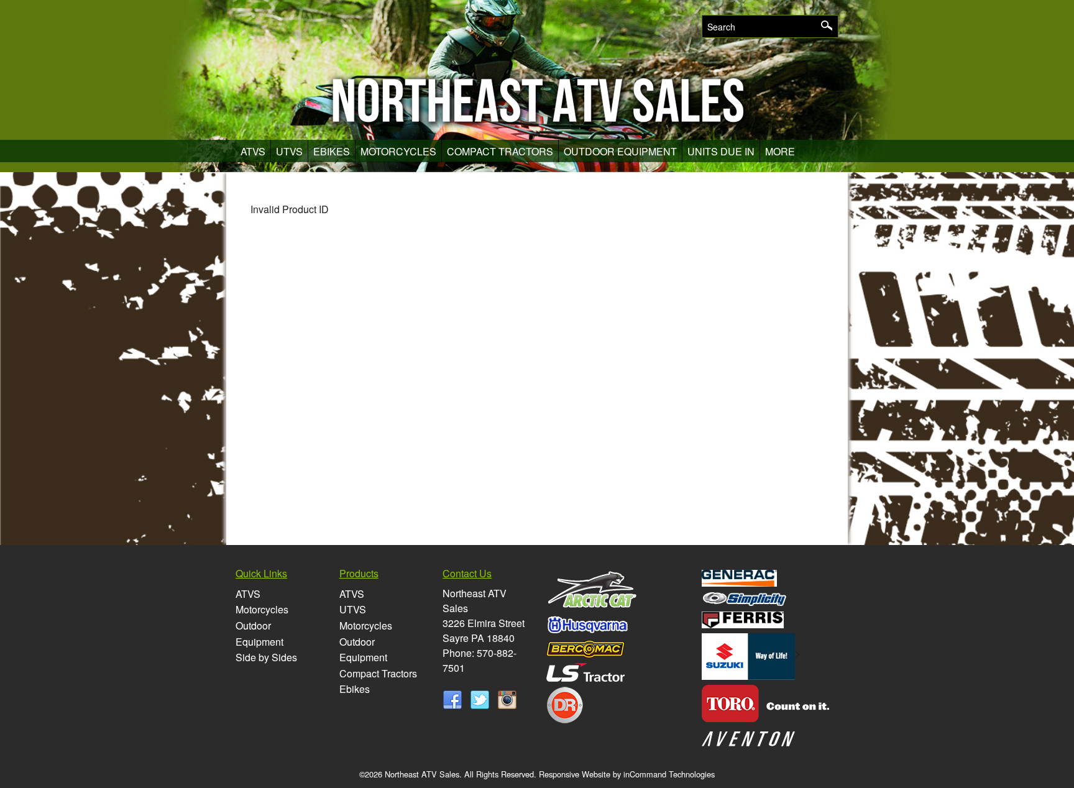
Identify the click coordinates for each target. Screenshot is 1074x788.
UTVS (289, 151)
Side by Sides (266, 657)
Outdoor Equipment (620, 151)
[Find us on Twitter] (482, 699)
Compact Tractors (500, 151)
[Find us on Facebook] (455, 699)
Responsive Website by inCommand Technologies (627, 774)
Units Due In (721, 151)
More (780, 151)
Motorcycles (398, 151)
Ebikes (331, 151)
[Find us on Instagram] (507, 699)
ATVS (253, 151)
